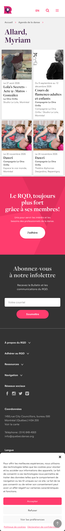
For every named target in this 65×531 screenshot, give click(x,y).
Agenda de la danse (29, 22)
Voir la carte (12, 424)
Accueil (9, 22)
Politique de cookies (15, 527)
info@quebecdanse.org (19, 436)
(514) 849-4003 (27, 432)
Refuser (32, 510)
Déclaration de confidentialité (43, 527)
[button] (60, 457)
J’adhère (32, 232)
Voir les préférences (32, 519)
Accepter (32, 501)
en (37, 10)
